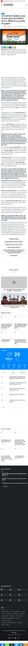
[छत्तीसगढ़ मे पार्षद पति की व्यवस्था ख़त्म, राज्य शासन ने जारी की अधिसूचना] (5, 602)
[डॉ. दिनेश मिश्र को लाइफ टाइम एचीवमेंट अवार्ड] (7, 435)
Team (15, 634)
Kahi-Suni (17, 618)
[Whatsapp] (7, 47)
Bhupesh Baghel (14, 239)
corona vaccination (5, 615)
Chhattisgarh (15, 613)
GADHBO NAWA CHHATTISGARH (14, 241)
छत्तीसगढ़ (7, 11)
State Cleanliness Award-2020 (14, 244)
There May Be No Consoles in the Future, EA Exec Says (17, 389)
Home (3, 11)
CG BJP (23, 611)
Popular (4, 372)
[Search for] (26, 5)
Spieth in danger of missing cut (17, 394)
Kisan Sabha (20, 622)
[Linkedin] (5, 47)
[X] (10, 47)
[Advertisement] (14, 66)
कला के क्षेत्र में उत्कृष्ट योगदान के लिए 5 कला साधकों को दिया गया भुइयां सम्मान (6, 458)
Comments (22, 372)
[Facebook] (2, 47)
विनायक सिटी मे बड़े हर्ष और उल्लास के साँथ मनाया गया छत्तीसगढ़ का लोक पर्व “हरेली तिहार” (21, 341)
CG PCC (3, 613)
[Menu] (1, 5)
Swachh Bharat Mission (14, 247)
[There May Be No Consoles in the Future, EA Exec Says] (5, 390)
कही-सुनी (7, 624)
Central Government (16, 611)
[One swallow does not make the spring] (5, 401)
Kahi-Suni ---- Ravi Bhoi (6, 620)
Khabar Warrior (5, 26)
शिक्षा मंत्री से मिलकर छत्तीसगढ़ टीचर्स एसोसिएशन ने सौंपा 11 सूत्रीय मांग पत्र (17, 377)
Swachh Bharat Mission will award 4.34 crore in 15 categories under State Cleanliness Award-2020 (14, 251)
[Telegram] (12, 47)
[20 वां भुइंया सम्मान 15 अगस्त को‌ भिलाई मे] (7, 335)
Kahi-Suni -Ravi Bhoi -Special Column (9, 622)
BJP (10, 611)
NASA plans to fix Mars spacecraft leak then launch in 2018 (18, 383)
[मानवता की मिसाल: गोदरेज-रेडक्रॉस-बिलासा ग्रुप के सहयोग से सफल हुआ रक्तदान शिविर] (23, 602)
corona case (22, 613)
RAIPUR (3, 624)
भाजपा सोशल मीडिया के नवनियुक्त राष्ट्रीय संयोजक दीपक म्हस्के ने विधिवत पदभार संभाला (6, 326)
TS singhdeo (14, 255)
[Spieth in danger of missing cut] (5, 396)
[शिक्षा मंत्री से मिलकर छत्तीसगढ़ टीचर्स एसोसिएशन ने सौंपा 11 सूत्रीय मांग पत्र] (5, 378)
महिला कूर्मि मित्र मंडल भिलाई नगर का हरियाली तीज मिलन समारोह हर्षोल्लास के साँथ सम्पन (21, 326)
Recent (13, 372)
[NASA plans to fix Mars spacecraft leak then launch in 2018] (5, 384)
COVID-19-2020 (19, 615)
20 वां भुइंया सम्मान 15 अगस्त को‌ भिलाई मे (6, 340)
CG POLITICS (9, 613)
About (12, 634)
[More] (15, 47)
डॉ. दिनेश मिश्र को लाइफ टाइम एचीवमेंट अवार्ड (6, 441)
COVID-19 (12, 615)
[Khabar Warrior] (8, 5)
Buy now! (19, 634)
